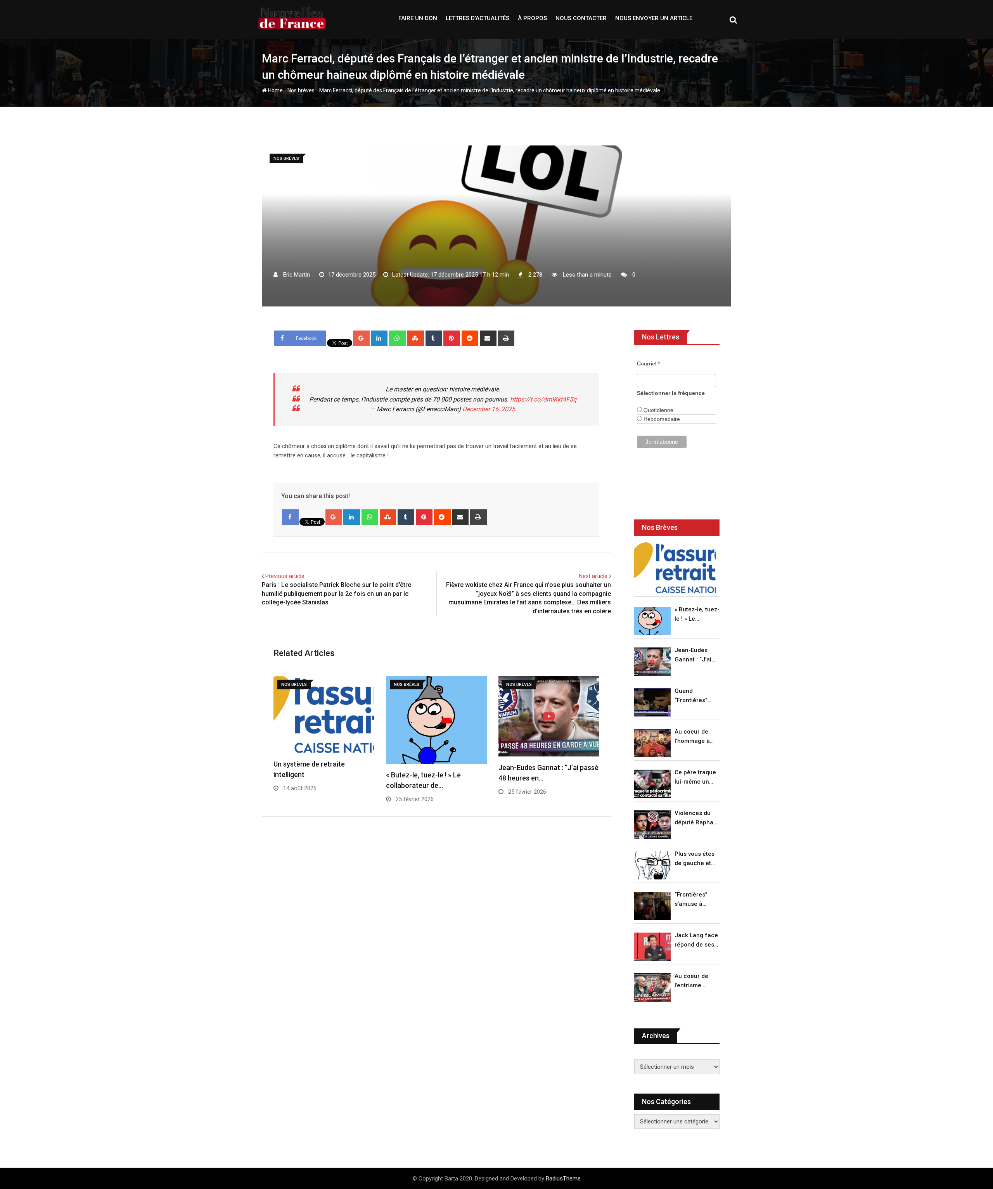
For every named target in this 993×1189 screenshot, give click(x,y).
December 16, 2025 (488, 409)
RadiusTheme (563, 1178)
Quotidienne (657, 410)
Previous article (284, 576)
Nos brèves (301, 90)
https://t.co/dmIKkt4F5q (543, 399)
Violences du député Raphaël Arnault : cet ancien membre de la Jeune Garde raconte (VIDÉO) (696, 818)
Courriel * (648, 363)
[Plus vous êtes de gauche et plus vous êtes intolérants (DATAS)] (652, 865)
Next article (593, 576)
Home (275, 90)
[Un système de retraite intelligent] (675, 567)
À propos (532, 18)
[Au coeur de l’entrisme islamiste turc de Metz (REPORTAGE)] (652, 987)
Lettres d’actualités (477, 18)
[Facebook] (290, 517)
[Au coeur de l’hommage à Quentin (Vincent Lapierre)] (652, 743)
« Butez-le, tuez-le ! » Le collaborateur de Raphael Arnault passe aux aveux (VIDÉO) (697, 614)
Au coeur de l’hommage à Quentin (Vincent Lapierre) (692, 737)
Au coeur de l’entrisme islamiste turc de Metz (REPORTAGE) (693, 981)
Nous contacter (581, 18)
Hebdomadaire (661, 419)
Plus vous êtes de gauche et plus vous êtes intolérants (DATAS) (694, 859)
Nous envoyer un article (653, 18)
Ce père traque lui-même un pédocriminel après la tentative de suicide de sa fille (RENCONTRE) (695, 777)
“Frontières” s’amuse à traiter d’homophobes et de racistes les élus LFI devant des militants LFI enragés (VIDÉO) (695, 900)
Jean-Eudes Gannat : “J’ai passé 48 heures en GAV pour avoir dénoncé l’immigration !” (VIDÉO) (695, 655)
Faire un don (417, 18)
